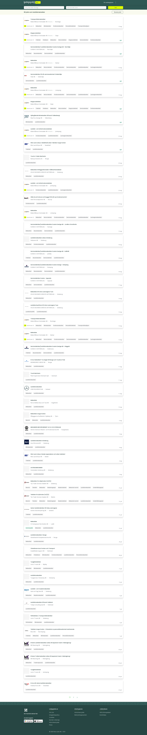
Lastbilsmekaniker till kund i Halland (42, 602)
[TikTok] (34, 732)
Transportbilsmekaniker (38, 19)
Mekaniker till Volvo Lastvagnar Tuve (42, 292)
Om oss (51, 712)
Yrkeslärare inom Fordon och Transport (43, 548)
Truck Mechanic (35, 373)
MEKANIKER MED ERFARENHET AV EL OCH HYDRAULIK (46, 427)
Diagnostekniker (36, 33)
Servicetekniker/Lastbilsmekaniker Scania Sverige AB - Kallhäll (50, 251)
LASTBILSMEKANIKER (36, 467)
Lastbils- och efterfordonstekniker (41, 129)
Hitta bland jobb (54, 722)
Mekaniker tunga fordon (38, 414)
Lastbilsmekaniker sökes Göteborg (41, 238)
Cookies (51, 717)
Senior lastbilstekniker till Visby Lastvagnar (44, 508)
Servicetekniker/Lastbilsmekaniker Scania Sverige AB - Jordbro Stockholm (54, 224)
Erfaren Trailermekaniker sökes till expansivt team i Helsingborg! (50, 656)
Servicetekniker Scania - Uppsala (41, 278)
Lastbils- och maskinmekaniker (40, 589)
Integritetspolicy (54, 715)
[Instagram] (25, 732)
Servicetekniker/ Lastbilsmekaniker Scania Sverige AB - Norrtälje (50, 47)
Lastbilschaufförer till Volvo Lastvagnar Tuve (44, 305)
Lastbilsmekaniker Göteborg (39, 441)
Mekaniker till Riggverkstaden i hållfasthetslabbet (46, 170)
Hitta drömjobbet (105, 712)
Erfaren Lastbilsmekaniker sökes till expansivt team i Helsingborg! (51, 643)
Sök (116, 7)
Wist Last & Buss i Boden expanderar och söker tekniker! (48, 454)
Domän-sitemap (54, 720)
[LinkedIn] (28, 732)
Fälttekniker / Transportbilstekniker (41, 616)
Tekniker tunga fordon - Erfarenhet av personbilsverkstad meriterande (52, 629)
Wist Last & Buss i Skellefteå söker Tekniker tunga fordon (48, 143)
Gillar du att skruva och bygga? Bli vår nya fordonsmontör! (49, 197)
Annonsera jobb (79, 712)
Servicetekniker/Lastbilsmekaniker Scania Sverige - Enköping (49, 265)
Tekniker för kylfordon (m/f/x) (40, 494)
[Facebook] (31, 732)
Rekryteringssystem (80, 715)
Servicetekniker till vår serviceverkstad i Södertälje (46, 74)
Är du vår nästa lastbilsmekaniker (41, 683)
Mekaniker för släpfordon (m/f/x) (41, 481)
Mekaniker (34, 60)
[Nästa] (77, 697)
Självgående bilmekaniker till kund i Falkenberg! (45, 115)
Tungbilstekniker (36, 562)
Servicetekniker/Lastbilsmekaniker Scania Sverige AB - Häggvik (50, 346)
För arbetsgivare (108, 2)
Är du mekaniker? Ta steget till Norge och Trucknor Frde (48, 360)
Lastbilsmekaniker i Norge (38, 535)
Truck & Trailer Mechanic (38, 156)
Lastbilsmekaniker (36, 387)
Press (50, 725)
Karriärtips (103, 715)
